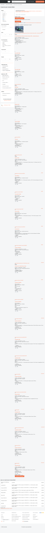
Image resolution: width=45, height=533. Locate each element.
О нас (2, 514)
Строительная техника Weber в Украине (6, 508)
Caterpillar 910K (17, 339)
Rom (1, 521)
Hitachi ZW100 (17, 394)
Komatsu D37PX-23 (18, 447)
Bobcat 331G (17, 157)
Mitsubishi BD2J (17, 465)
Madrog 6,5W (17, 104)
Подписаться (18, 21)
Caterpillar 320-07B (18, 429)
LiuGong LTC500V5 (18, 301)
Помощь (2, 516)
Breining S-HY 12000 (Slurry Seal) (5, 482)
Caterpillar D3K (3, 485)
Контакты (2, 517)
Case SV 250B (17, 121)
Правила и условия (14, 514)
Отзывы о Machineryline (15, 519)
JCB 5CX (16, 139)
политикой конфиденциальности (30, 22)
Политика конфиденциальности (16, 516)
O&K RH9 (16, 87)
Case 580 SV (17, 175)
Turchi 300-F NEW (18, 194)
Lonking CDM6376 (18, 247)
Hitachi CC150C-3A (18, 320)
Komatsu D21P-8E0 (18, 376)
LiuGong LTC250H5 (18, 282)
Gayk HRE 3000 (17, 69)
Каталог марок (14, 520)
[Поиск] (12, 1)
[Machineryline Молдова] (4, 1)
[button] (15, 44)
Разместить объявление (19, 18)
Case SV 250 (17, 211)
